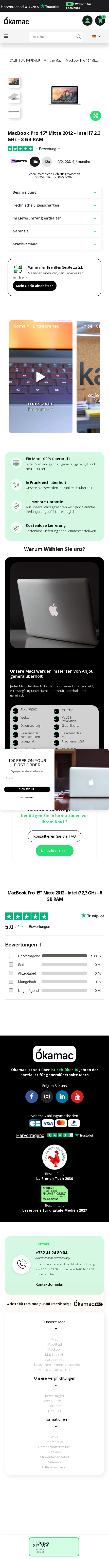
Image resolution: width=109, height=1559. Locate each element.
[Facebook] (31, 1096)
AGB (54, 1436)
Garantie (54, 1405)
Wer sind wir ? (54, 1400)
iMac (54, 1339)
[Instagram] (47, 1096)
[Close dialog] (105, 751)
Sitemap (54, 1462)
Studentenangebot (54, 1457)
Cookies (54, 1452)
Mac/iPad (54, 1344)
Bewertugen (54, 1395)
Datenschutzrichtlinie (54, 1447)
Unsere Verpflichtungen (54, 1378)
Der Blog (54, 1411)
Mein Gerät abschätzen (34, 285)
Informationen (54, 1419)
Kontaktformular (49, 1284)
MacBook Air (54, 1354)
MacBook (54, 1349)
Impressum (54, 1441)
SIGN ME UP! (27, 789)
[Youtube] (77, 1096)
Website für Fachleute (78, 6)
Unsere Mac (54, 1321)
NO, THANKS (27, 798)
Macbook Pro (54, 1359)
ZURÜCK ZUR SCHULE (54, 1369)
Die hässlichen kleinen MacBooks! (54, 1364)
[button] (54, 836)
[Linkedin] (62, 1096)
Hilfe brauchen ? (54, 1467)
